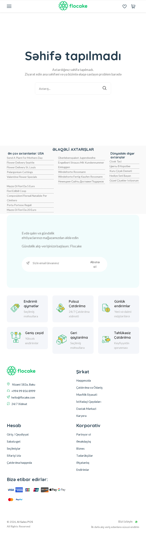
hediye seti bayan (120, 175)
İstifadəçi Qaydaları (88, 401)
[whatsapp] (136, 522)
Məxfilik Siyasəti (86, 394)
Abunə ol (95, 264)
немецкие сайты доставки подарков (81, 181)
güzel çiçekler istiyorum (124, 180)
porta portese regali (19, 205)
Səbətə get (14, 441)
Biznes (80, 448)
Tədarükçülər (84, 455)
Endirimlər (82, 469)
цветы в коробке (120, 166)
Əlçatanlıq (82, 462)
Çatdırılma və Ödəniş (89, 387)
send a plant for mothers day (25, 157)
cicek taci (115, 161)
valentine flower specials (22, 176)
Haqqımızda (83, 380)
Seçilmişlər (14, 448)
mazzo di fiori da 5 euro (21, 186)
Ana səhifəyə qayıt (76, 104)
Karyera (81, 415)
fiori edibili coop (16, 191)
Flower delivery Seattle (20, 162)
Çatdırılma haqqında (19, 462)
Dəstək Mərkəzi (86, 408)
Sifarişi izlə (14, 455)
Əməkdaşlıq (83, 441)
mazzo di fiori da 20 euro (21, 209)
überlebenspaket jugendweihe (76, 157)
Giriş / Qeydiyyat (18, 434)
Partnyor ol (83, 434)
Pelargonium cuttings (20, 172)
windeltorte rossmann (72, 171)
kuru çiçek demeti (121, 170)
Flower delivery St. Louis (21, 167)
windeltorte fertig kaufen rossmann (80, 176)
